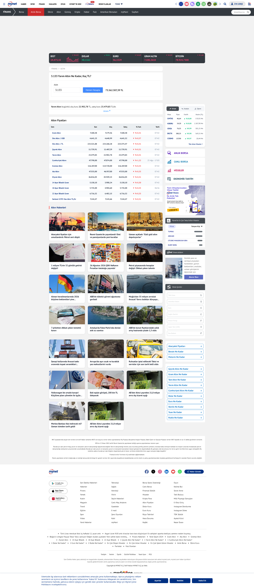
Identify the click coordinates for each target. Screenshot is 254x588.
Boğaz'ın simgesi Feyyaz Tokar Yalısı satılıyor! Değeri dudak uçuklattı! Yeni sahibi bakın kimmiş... (89, 537)
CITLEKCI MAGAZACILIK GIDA (177, 240)
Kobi (113, 518)
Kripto (77, 12)
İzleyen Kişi (195, 226)
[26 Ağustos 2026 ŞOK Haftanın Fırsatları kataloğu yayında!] (106, 252)
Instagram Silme (180, 510)
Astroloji (114, 490)
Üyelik (119, 554)
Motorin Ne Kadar (176, 357)
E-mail (114, 510)
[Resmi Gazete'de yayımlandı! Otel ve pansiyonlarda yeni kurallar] (106, 221)
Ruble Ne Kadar (175, 417)
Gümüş (68, 12)
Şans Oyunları (117, 514)
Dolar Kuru (147, 506)
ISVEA (169, 128)
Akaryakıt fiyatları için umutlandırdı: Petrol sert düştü (65, 235)
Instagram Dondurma (182, 506)
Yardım (111, 554)
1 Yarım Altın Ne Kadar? (154, 540)
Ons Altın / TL (57, 144)
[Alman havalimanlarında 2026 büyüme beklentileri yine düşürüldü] (67, 284)
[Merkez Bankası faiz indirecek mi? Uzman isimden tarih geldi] (67, 411)
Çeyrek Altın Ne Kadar (178, 369)
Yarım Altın (56, 155)
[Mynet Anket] (187, 4)
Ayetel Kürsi (179, 518)
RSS (150, 554)
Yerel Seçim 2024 (156, 537)
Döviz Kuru (194, 543)
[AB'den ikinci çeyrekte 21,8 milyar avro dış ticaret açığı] (145, 380)
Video (82, 518)
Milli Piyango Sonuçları (183, 498)
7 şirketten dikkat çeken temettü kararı (66, 329)
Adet (56, 84)
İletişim (103, 554)
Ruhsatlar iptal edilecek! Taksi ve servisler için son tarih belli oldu (144, 363)
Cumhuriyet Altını (59, 160)
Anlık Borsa (36, 12)
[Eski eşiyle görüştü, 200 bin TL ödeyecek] (106, 380)
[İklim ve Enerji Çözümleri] (215, 4)
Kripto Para (147, 498)
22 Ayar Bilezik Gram (60, 193)
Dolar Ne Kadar (175, 396)
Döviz (50, 12)
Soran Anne (178, 490)
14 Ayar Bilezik (78, 540)
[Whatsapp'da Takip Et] (180, 472)
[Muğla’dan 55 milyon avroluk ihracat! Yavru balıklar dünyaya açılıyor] (145, 284)
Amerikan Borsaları (108, 12)
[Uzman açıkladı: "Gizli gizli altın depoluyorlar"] (145, 221)
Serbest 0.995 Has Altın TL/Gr (64, 199)
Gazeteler (115, 506)
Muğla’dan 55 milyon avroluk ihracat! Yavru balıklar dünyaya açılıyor (143, 298)
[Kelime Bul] (204, 4)
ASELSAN (171, 236)
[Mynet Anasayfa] (12, 3)
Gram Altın (56, 133)
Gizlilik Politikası (130, 554)
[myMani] (90, 4)
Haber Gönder (195, 471)
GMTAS (170, 118)
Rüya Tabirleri (148, 514)
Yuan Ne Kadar (175, 412)
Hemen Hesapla (93, 90)
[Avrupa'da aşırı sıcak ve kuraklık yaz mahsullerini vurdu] (106, 349)
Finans (82, 490)
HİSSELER (179, 170)
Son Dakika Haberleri (88, 483)
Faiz (95, 12)
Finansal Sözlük (149, 490)
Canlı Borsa (147, 486)
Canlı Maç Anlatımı (118, 502)
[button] (4, 4)
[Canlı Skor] (198, 4)
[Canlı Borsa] (209, 4)
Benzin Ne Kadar (175, 351)
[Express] (181, 4)
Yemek (82, 494)
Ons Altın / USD (58, 138)
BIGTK (169, 133)
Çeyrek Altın (57, 149)
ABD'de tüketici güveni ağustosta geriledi (105, 298)
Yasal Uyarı (142, 554)
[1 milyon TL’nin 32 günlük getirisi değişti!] (67, 252)
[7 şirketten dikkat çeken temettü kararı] (67, 315)
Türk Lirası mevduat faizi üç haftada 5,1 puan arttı (80, 533)
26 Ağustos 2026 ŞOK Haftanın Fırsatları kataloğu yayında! (104, 266)
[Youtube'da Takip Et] (173, 472)
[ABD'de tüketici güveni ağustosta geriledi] (106, 284)
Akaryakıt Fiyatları (176, 346)
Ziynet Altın (57, 177)
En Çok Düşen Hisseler (116, 543)
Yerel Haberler (86, 522)
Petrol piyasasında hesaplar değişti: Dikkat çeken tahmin (142, 266)
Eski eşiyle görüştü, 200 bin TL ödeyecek (104, 394)
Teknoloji (115, 483)
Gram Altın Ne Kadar (177, 374)
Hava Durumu (148, 518)
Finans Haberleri (138, 537)
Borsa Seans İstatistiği (151, 483)
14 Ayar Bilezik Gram (60, 183)
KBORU (170, 123)
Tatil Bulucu (178, 494)
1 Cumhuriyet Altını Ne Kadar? (179, 540)
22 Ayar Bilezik (110, 540)
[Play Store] (58, 483)
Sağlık (113, 486)
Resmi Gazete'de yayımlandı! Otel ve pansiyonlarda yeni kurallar (105, 235)
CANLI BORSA (181, 161)
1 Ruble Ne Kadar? (95, 543)
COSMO (170, 138)
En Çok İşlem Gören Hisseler (162, 543)
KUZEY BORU (172, 245)
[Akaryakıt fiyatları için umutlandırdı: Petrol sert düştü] (67, 221)
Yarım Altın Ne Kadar (177, 385)
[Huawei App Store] (58, 499)
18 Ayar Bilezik (94, 540)
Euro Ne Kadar (175, 401)
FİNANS (7, 11)
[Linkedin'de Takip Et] (167, 472)
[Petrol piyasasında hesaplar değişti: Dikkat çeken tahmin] (145, 252)
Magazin (83, 502)
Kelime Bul (178, 486)
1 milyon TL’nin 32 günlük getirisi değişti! (66, 266)
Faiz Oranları (131, 546)
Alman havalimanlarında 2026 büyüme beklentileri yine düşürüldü (65, 298)
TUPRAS (171, 232)
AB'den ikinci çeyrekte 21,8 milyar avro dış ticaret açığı (144, 394)
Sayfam (135, 12)
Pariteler (118, 546)
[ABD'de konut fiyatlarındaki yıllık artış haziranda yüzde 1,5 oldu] (145, 315)
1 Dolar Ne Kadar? (58, 543)
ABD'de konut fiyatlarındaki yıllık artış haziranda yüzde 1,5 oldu (144, 329)
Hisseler (146, 494)
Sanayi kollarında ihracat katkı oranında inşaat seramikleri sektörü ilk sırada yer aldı (65, 363)
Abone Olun (193, 277)
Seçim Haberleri (117, 498)
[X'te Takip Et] (153, 472)
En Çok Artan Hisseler (138, 543)
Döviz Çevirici (177, 287)
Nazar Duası (178, 522)
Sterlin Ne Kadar (175, 406)
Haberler (83, 486)
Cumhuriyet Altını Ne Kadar (181, 390)
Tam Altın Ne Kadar (177, 379)
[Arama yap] (225, 4)
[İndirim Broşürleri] (192, 4)
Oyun (176, 483)
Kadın (82, 498)
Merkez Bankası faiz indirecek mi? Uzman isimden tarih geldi (66, 425)
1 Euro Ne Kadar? (77, 543)
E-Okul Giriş (179, 502)
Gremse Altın (57, 166)
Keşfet (145, 522)
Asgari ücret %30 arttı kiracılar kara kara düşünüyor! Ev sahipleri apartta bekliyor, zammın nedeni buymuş (147, 533)
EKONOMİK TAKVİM (183, 178)
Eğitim (82, 510)
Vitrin (113, 494)
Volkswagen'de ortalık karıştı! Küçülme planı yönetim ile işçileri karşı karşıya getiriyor (66, 394)
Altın (59, 12)
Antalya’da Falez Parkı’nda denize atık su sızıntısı (105, 329)
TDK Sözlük (178, 514)
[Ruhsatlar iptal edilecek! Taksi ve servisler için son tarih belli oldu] (145, 349)
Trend (82, 506)
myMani (124, 12)
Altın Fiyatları (148, 502)
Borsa (21, 12)
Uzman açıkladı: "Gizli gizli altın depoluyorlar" (143, 235)
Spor (82, 514)
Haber (86, 12)
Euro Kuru (147, 510)
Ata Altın (55, 171)
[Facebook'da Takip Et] (147, 472)
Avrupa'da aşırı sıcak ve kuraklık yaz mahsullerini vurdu (104, 363)
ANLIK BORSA (181, 153)
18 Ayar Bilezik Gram (60, 188)
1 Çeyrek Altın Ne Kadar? (130, 540)
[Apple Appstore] (58, 491)
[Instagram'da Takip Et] (160, 472)
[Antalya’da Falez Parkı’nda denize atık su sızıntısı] (106, 315)
